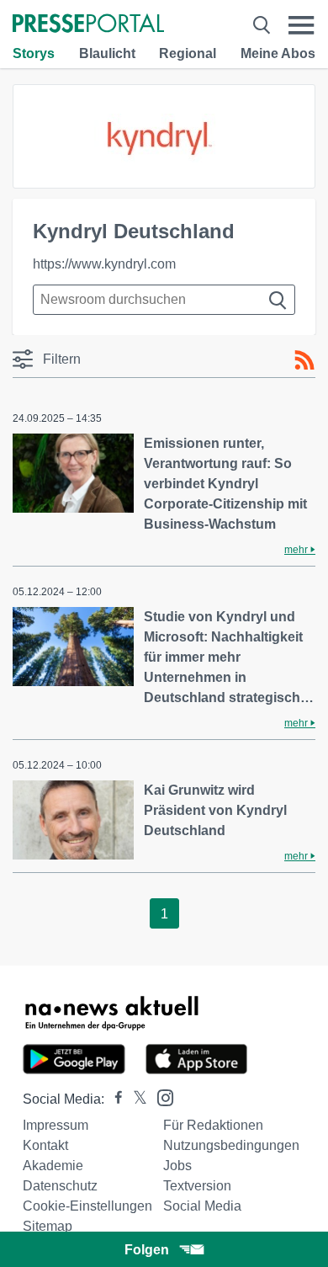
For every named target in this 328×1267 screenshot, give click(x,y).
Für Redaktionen (213, 1125)
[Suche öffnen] (261, 24)
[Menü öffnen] (301, 24)
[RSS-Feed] (304, 360)
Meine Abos (278, 53)
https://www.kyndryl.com (104, 264)
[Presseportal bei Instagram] (160, 1096)
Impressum (55, 1125)
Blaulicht (107, 53)
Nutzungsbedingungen (231, 1145)
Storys (34, 53)
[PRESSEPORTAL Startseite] (88, 25)
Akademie (53, 1165)
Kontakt (45, 1145)
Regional (187, 53)
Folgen (146, 1250)
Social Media (202, 1206)
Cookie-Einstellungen (87, 1206)
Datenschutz (60, 1186)
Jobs (177, 1165)
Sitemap (47, 1226)
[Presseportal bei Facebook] (113, 1099)
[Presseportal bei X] (135, 1099)
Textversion (197, 1186)
